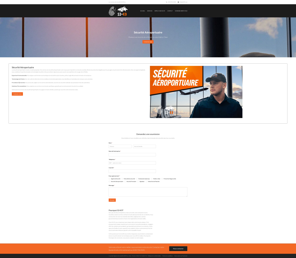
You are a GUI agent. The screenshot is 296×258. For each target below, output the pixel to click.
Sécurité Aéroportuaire (117, 181)
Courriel (111, 167)
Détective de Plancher (154, 181)
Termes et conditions (167, 256)
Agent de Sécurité (115, 178)
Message (112, 185)
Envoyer (112, 200)
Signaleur (142, 181)
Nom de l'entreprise (115, 151)
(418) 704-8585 (172, 2)
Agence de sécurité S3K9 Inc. (121, 256)
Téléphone (112, 159)
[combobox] (110, 163)
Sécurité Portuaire (131, 181)
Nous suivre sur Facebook (180, 256)
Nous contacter (178, 249)
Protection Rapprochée (170, 178)
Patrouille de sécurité (129, 178)
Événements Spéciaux (144, 178)
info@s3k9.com (183, 2)
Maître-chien (156, 178)
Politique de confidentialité (154, 256)
